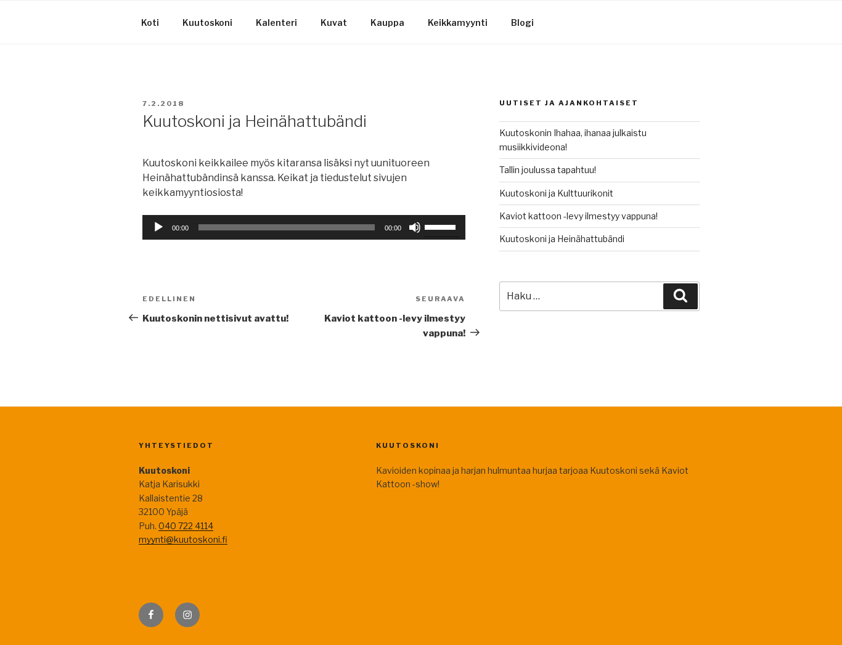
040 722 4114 (185, 526)
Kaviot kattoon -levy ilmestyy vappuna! (578, 216)
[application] (303, 227)
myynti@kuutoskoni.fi (183, 539)
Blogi (522, 22)
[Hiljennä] (415, 227)
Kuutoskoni (207, 22)
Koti (150, 22)
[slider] (442, 226)
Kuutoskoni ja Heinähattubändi (561, 238)
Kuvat (334, 22)
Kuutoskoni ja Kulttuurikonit (556, 193)
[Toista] (158, 227)
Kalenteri (276, 22)
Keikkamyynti (458, 22)
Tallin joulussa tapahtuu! (547, 169)
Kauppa (387, 22)
